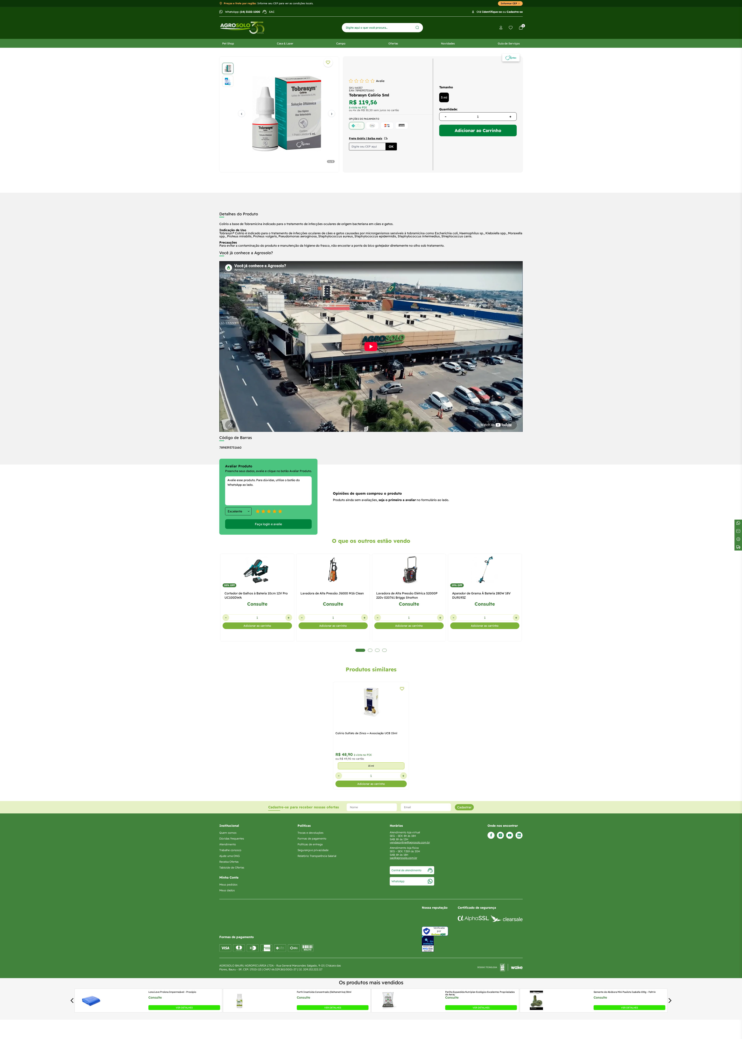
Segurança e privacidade (313, 850)
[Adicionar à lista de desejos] (328, 62)
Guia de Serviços (509, 43)
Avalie (380, 80)
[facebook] (491, 835)
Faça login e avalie (268, 524)
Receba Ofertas (229, 861)
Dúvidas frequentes (231, 838)
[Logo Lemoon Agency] (500, 967)
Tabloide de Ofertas (231, 867)
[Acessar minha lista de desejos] (511, 27)
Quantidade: (448, 109)
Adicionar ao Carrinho (478, 130)
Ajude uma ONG (229, 856)
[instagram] (500, 835)
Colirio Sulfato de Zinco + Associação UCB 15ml (366, 733)
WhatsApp (397, 881)
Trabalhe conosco (230, 850)
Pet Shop (228, 43)
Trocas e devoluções (310, 832)
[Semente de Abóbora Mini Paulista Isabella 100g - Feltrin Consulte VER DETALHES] (536, 1009)
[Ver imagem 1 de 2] (227, 68)
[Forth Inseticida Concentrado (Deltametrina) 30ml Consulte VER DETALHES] (239, 1009)
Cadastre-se (515, 12)
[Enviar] (417, 27)
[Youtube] (509, 835)
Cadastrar (464, 807)
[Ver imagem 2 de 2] (227, 81)
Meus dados (227, 890)
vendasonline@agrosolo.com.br (410, 842)
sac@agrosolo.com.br (403, 858)
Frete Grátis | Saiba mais (365, 138)
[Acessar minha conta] (500, 28)
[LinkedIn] (519, 835)
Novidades (448, 43)
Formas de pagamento (312, 838)
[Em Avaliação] (428, 944)
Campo (340, 43)
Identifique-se (492, 12)
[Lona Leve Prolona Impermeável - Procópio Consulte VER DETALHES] (91, 1009)
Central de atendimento (406, 870)
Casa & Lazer (285, 43)
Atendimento (227, 844)
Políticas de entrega (310, 844)
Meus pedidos (228, 884)
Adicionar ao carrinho (257, 625)
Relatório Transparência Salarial (317, 856)
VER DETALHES (184, 1007)
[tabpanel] (279, 113)
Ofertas (393, 43)
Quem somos (228, 832)
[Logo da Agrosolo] (242, 27)
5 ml (444, 97)
